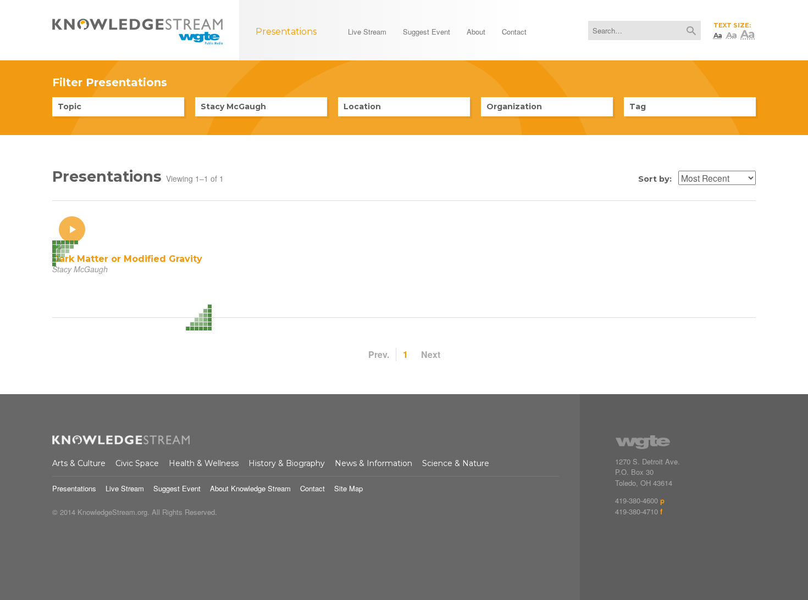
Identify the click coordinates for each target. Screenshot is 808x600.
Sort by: (655, 179)
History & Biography (286, 463)
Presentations (74, 488)
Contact (312, 488)
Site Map (348, 488)
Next (430, 354)
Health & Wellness (204, 463)
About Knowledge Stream (250, 488)
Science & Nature (455, 463)
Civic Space (137, 463)
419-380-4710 (636, 511)
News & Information (373, 463)
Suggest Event (177, 488)
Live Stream (125, 488)
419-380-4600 (636, 500)
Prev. (378, 354)
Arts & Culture (79, 463)
